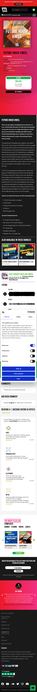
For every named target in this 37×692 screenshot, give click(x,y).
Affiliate (3, 622)
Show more (18, 553)
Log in (11, 403)
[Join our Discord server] (27, 684)
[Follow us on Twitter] (18, 684)
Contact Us (5, 632)
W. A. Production (7, 56)
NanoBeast (13, 280)
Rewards (4, 640)
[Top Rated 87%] (10, 259)
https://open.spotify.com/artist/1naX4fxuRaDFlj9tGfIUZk (20, 604)
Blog (2, 637)
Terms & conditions (7, 613)
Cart (33, 9)
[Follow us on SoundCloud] (12, 684)
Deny (18, 378)
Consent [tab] (6, 317)
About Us (4, 618)
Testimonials (5, 633)
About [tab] (30, 317)
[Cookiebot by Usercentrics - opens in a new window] (27, 312)
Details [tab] (18, 317)
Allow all (18, 368)
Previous (3, 540)
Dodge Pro (24, 278)
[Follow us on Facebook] (2, 684)
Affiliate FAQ (5, 625)
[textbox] (20, 9)
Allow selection (18, 373)
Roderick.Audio (6, 644)
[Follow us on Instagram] (22, 684)
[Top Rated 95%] (27, 259)
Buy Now (18, 78)
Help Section (5, 628)
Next (34, 540)
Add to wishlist (18, 91)
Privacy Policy (5, 616)
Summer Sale (16, 15)
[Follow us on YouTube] (7, 684)
